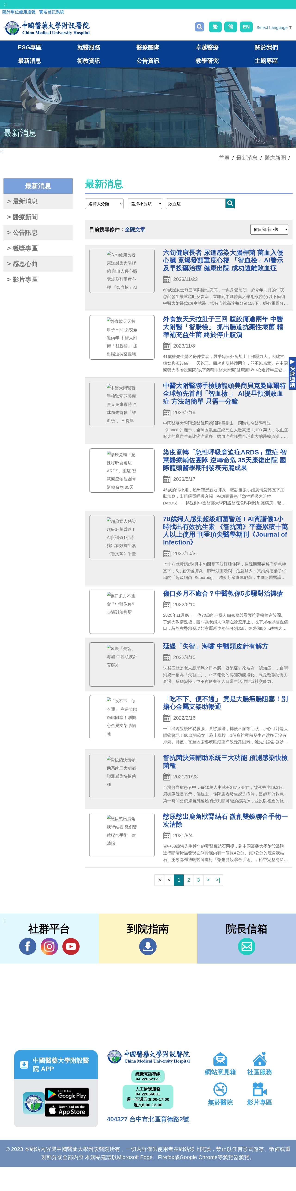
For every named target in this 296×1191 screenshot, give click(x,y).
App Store (67, 1111)
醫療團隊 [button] (148, 47)
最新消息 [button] (29, 60)
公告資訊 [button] (148, 60)
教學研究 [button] (207, 60)
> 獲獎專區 (22, 248)
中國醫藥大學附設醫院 (148, 1057)
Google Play (67, 1095)
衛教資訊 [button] (88, 60)
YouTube (71, 946)
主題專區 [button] (266, 60)
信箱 (246, 946)
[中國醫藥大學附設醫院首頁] (46, 28)
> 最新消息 (22, 201)
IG (49, 946)
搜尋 (199, 26)
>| (218, 880)
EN (246, 27)
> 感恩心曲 (22, 263)
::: (6, 4)
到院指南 (148, 946)
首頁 (224, 158)
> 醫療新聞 (22, 217)
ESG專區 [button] (30, 47)
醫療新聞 (275, 158)
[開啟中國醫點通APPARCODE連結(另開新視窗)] (34, 1103)
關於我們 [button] (266, 47)
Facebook (28, 946)
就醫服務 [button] (88, 47)
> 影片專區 (22, 279)
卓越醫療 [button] (207, 47)
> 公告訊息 (22, 232)
